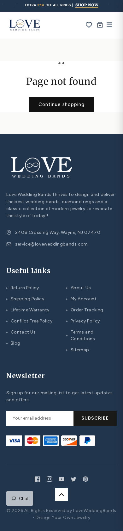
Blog (13, 343)
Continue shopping (61, 104)
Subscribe (95, 418)
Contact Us (21, 332)
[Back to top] (61, 494)
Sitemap (77, 350)
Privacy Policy (83, 321)
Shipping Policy (25, 299)
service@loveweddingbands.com (51, 244)
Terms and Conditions (80, 335)
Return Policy (22, 287)
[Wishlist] (89, 25)
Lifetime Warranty (28, 310)
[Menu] (107, 25)
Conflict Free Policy (29, 321)
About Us (78, 287)
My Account (81, 299)
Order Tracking (84, 310)
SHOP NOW (86, 5)
